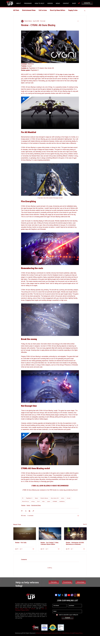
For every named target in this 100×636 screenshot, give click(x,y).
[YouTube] (69, 593)
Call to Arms (43, 10)
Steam (36, 498)
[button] (19, 3)
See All (85, 524)
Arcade (68, 498)
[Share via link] (33, 511)
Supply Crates (24, 607)
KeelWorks (62, 501)
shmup (33, 501)
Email (53, 607)
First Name (55, 601)
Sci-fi (38, 501)
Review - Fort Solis (20, 542)
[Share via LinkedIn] (29, 511)
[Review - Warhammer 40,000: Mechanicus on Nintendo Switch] (75, 533)
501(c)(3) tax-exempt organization (45, 632)
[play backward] (33, 626)
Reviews (23, 505)
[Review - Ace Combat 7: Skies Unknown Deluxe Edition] (50, 533)
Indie (43, 501)
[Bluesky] (59, 593)
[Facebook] (65, 593)
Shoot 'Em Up (25, 501)
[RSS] (78, 593)
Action (62, 498)
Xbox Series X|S (55, 498)
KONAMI (55, 501)
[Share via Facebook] (22, 511)
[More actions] (78, 21)
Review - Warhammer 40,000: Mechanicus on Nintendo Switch (75, 543)
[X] (62, 593)
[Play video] (50, 113)
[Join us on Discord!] (56, 593)
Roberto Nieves (44, 498)
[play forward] (66, 626)
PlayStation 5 (29, 498)
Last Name (70, 601)
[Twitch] (72, 593)
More (70, 10)
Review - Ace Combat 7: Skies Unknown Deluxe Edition (49, 543)
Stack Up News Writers (57, 10)
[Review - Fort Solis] (24, 533)
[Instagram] (75, 593)
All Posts (16, 10)
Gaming (28, 505)
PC (22, 498)
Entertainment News (29, 10)
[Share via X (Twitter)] (25, 511)
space (48, 501)
